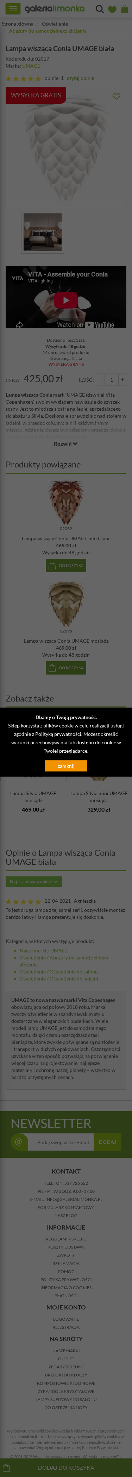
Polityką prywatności (58, 734)
